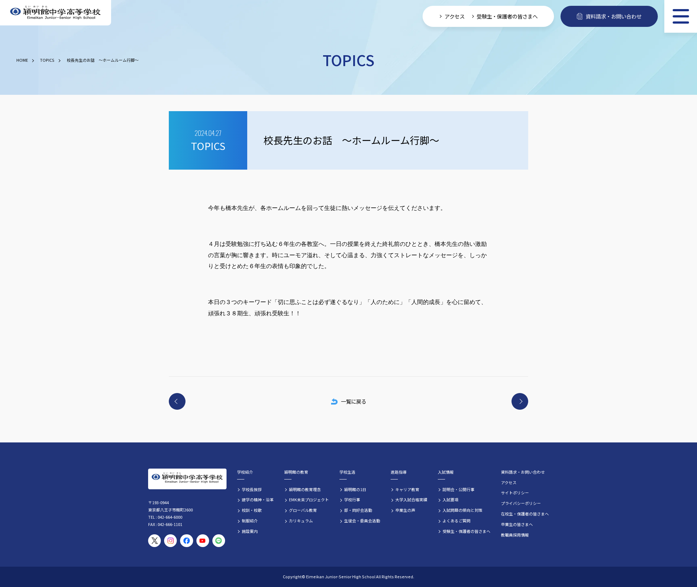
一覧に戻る (353, 401)
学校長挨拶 (252, 489)
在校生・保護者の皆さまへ (525, 514)
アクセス (454, 16)
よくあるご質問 (456, 520)
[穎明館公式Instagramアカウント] (170, 540)
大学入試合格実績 (411, 499)
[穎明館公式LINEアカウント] (218, 540)
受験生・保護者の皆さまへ (507, 16)
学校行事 (352, 499)
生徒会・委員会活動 (362, 520)
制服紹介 (250, 520)
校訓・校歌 (252, 510)
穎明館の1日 (355, 489)
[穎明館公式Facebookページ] (186, 540)
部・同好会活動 (358, 510)
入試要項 (450, 499)
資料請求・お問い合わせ (613, 16)
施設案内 (250, 531)
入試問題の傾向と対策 (462, 510)
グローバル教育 (303, 510)
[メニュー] (680, 16)
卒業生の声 (405, 510)
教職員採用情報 (515, 535)
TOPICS (47, 60)
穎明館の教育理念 (305, 489)
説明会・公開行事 (458, 489)
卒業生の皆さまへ (517, 524)
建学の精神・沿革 (258, 499)
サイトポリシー (515, 492)
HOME (22, 60)
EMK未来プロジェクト (309, 499)
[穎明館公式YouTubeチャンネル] (202, 540)
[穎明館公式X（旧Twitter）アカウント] (154, 540)
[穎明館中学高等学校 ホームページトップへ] (55, 13)
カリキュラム (301, 520)
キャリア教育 (407, 489)
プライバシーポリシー (521, 503)
